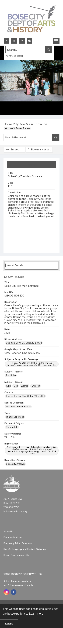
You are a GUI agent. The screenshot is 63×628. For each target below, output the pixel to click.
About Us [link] (8, 531)
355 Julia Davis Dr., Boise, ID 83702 (24, 342)
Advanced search (14, 56)
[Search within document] (55, 137)
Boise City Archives (15, 464)
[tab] (31, 165)
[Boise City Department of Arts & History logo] (31, 19)
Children (35, 386)
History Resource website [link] (16, 555)
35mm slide (12, 427)
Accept (9, 623)
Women (25, 386)
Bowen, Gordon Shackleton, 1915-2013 (25, 396)
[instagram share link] (6, 592)
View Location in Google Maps (22, 352)
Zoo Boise (11, 375)
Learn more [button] (36, 613)
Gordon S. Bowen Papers (17, 128)
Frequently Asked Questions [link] (18, 543)
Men (16, 386)
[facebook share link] (13, 592)
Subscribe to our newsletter (18, 581)
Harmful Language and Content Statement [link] (25, 549)
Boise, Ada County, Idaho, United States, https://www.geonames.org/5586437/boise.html (32, 364)
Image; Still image (15, 417)
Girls (8, 386)
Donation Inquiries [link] (13, 537)
